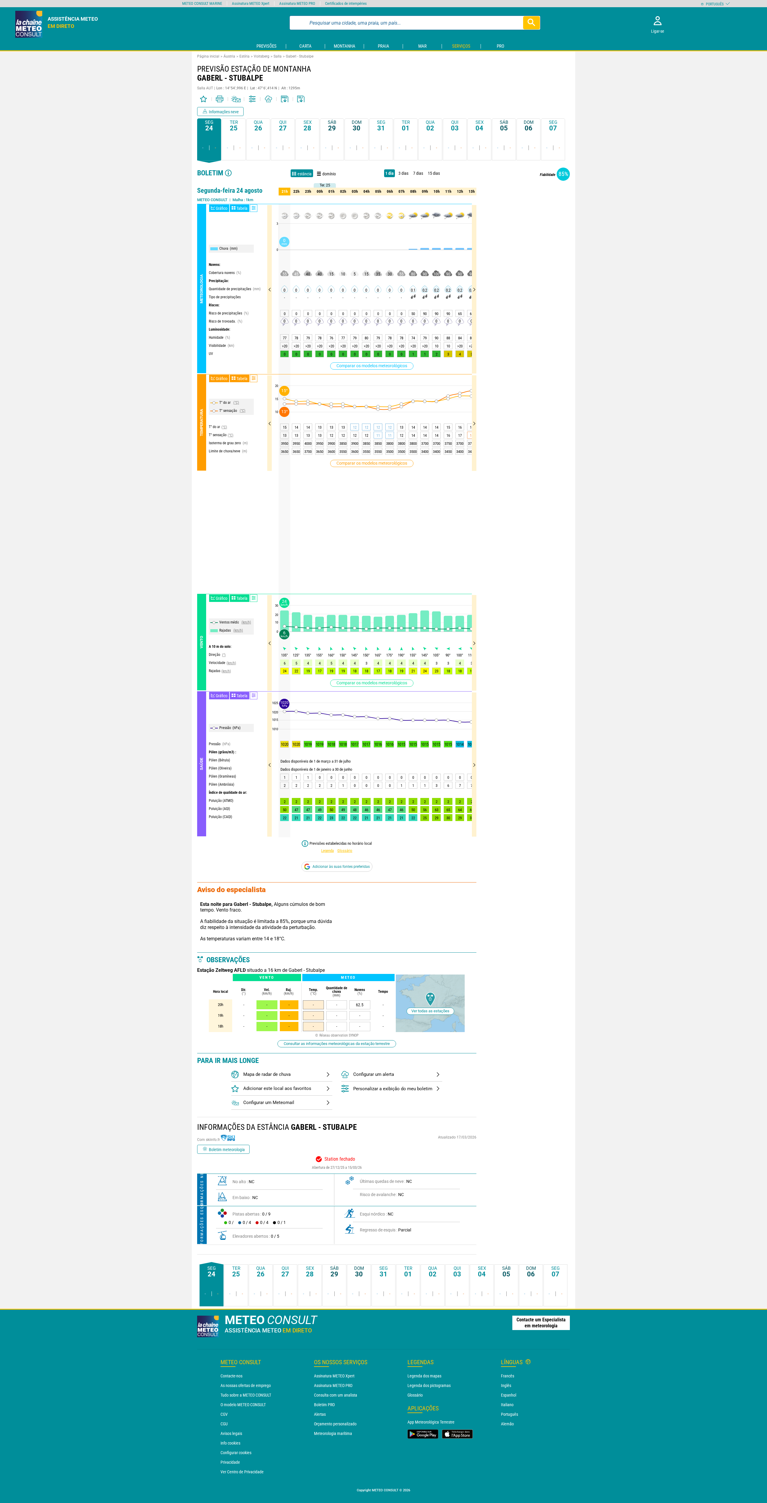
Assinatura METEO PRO (333, 1385)
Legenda (327, 850)
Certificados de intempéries (346, 3)
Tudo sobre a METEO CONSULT (246, 1395)
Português (509, 1414)
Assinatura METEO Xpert (334, 1376)
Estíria (244, 56)
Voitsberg (261, 56)
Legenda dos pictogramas (429, 1385)
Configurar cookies (236, 1452)
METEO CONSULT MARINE (202, 3)
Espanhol (508, 1395)
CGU (224, 1423)
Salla (278, 56)
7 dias (418, 173)
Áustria (229, 56)
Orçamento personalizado (335, 1423)
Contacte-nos (231, 1376)
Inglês (506, 1385)
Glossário (344, 850)
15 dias (434, 173)
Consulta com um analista (335, 1395)
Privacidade (230, 1462)
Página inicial (208, 56)
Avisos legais (231, 1433)
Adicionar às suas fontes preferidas (341, 867)
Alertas (320, 1414)
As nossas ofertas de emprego (246, 1385)
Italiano (507, 1404)
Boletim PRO (324, 1404)
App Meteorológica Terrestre (431, 1422)
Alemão (507, 1423)
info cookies (230, 1443)
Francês (507, 1376)
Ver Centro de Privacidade (242, 1471)
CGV (224, 1414)
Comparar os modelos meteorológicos (371, 365)
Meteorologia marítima (333, 1433)
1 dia (389, 173)
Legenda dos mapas (424, 1376)
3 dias (403, 173)
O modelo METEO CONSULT (243, 1404)
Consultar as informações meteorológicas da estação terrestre (337, 1043)
